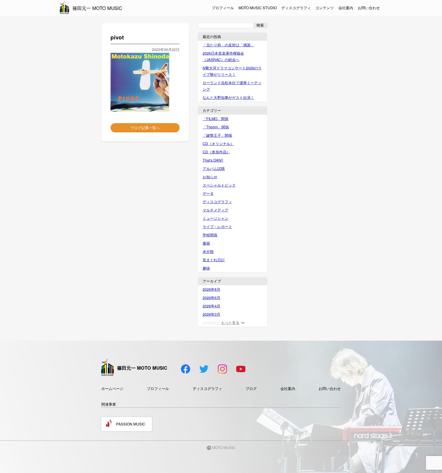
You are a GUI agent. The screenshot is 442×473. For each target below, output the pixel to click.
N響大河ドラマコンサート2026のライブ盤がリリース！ (232, 71)
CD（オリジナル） (218, 143)
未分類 (208, 251)
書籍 (206, 243)
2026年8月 (211, 289)
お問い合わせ (369, 7)
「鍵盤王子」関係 (217, 135)
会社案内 (345, 7)
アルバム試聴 (214, 168)
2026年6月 (211, 297)
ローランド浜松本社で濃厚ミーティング (232, 86)
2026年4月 (211, 306)
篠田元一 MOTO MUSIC (97, 8)
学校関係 (210, 235)
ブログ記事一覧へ (145, 127)
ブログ (251, 388)
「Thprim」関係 (216, 127)
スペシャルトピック (219, 185)
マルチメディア (215, 210)
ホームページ (112, 388)
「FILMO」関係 (215, 118)
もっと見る (230, 322)
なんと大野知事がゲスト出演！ (228, 97)
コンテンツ (324, 7)
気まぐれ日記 (214, 259)
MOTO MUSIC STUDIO (257, 7)
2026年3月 (211, 314)
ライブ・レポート (217, 226)
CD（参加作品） (216, 152)
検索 (260, 25)
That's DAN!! (213, 160)
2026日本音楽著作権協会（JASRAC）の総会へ (223, 56)
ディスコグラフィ (296, 7)
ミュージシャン (215, 218)
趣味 (206, 268)
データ (208, 193)
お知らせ (210, 176)
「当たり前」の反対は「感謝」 (228, 45)
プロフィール (223, 7)
